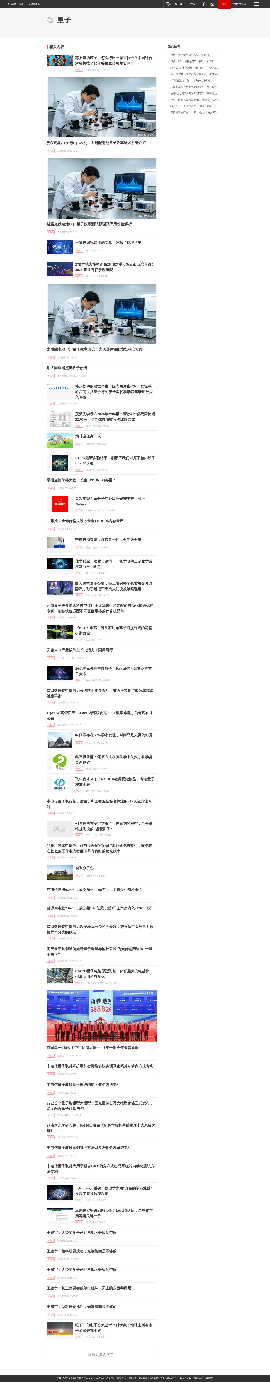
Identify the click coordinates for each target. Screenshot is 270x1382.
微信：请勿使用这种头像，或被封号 (191, 55)
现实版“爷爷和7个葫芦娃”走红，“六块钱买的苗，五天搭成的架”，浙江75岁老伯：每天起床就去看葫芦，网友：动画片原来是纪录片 (196, 67)
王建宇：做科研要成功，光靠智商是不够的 (82, 1251)
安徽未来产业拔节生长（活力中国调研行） (82, 650)
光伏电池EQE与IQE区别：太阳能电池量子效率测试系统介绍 (96, 143)
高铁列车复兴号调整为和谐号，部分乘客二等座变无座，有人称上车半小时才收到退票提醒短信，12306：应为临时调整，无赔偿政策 (196, 87)
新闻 (50, 658)
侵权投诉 (209, 1378)
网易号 (79, 69)
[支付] (204, 4)
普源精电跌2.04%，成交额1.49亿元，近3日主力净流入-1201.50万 (99, 908)
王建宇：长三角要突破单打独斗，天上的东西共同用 (89, 1288)
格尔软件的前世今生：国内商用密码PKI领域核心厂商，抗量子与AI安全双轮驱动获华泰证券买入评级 (114, 391)
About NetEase (96, 1378)
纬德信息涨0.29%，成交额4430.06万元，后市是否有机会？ (94, 890)
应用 (21, 4)
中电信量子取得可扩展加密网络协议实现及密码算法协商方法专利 (100, 1066)
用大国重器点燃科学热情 (67, 368)
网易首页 (11, 4)
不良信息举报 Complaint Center (176, 1378)
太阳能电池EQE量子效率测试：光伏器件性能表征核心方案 (95, 349)
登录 (224, 4)
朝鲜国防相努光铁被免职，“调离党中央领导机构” (196, 99)
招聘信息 (132, 1378)
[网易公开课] (179, 4)
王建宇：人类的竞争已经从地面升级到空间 (82, 1233)
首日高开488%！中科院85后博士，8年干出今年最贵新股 (93, 1047)
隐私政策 (154, 1378)
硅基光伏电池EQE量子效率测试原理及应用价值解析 (89, 224)
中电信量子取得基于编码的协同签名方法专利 (83, 1085)
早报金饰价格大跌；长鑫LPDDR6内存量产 (81, 480)
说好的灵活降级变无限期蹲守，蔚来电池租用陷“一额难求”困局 (196, 93)
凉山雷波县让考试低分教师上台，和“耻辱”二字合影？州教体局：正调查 (196, 74)
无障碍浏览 (34, 4)
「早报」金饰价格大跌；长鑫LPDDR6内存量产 (85, 521)
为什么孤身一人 (88, 436)
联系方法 (121, 1378)
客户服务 (143, 1378)
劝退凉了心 (84, 868)
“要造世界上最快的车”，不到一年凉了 (192, 61)
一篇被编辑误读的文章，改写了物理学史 (108, 242)
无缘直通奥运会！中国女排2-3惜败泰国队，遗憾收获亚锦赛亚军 (196, 112)
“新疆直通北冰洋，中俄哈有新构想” (190, 80)
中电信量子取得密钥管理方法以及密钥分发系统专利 (89, 1147)
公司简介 (110, 1378)
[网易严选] (192, 4)
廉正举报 (198, 1378)
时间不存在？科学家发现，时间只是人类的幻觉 (113, 735)
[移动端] (168, 4)
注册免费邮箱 (239, 4)
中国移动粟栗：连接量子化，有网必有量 (108, 539)
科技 (50, 1115)
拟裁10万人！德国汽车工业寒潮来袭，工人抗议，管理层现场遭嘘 (196, 106)
